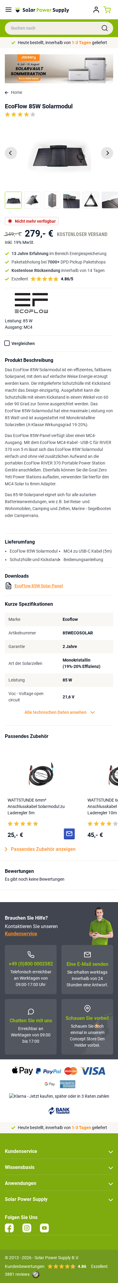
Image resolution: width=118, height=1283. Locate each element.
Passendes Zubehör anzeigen (43, 849)
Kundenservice (21, 934)
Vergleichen (23, 343)
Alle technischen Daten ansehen (56, 712)
